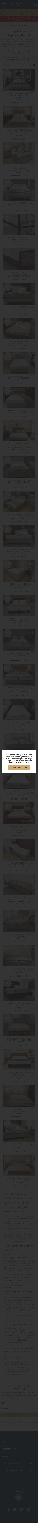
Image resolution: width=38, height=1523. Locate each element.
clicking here (23, 762)
